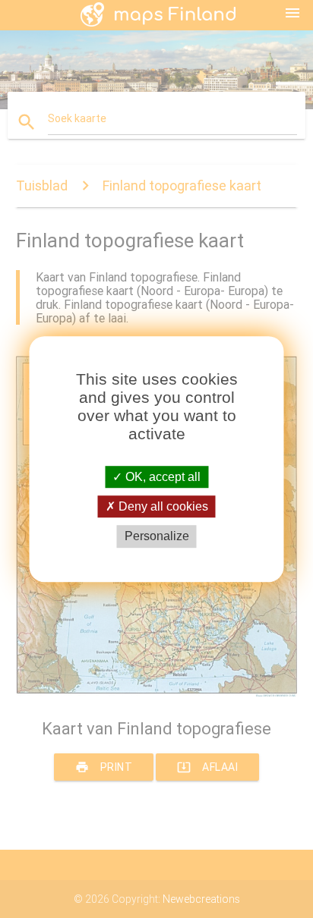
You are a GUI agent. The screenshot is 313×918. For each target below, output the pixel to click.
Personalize (157, 536)
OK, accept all (161, 476)
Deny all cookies (161, 506)
